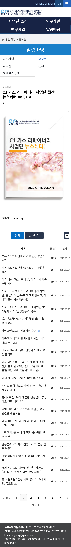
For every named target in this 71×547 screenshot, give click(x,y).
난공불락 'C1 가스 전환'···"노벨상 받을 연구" (24, 446)
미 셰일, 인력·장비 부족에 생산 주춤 (23, 378)
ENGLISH (59, 4)
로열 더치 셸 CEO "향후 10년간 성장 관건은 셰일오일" (23, 411)
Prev (7, 497)
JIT (4, 102)
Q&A (41, 66)
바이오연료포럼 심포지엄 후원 (19, 331)
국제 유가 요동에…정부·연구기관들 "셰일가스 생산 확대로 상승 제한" (22, 470)
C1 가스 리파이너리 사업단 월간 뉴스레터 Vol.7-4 (28, 94)
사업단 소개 (17, 21)
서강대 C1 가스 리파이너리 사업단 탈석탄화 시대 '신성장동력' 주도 (23, 309)
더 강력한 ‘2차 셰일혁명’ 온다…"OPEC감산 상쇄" (24, 423)
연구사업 (18, 29)
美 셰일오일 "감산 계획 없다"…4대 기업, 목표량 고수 (24, 481)
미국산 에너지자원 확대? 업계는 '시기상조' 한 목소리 (23, 340)
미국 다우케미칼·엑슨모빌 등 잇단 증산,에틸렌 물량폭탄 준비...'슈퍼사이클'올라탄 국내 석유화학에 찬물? (23, 366)
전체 (17, 235)
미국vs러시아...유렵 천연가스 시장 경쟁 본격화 (23, 352)
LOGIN (45, 3)
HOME (37, 3)
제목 (23, 248)
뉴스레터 (34, 235)
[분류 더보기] (67, 236)
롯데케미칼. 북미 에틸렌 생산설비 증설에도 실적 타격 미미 (24, 399)
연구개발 (53, 21)
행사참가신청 (11, 73)
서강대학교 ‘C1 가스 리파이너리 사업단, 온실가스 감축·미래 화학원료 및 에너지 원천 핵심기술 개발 (24, 295)
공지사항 (8, 59)
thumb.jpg (17, 218)
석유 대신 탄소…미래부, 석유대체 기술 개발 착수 (24, 281)
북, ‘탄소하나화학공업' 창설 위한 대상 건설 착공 (24, 321)
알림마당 (53, 29)
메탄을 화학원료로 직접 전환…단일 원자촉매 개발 (24, 388)
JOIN (52, 3)
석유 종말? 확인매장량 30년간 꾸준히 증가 (23, 258)
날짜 (65, 248)
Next (35, 504)
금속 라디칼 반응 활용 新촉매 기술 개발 (23, 458)
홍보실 (42, 59)
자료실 (7, 66)
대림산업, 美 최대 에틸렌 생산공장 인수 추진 (23, 434)
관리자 (53, 258)
